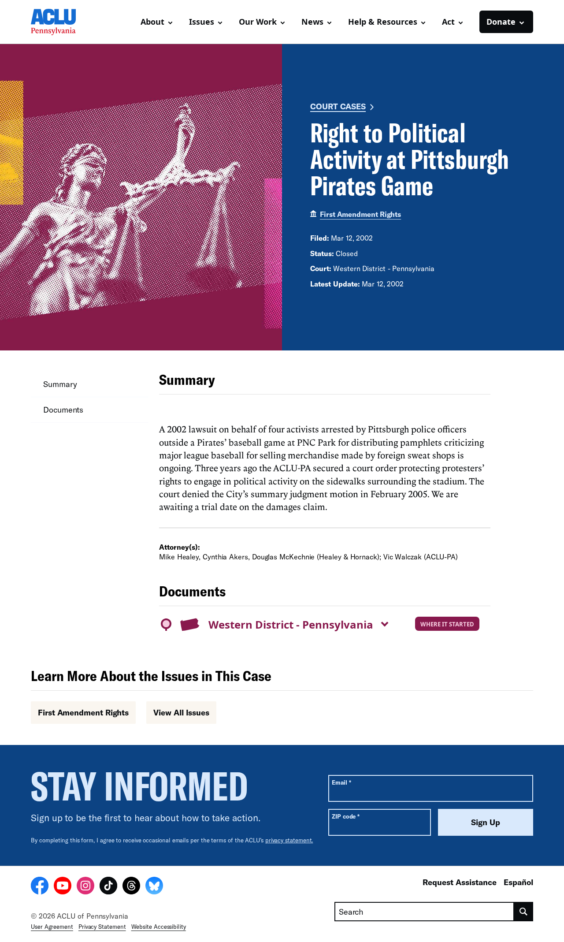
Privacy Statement (102, 926)
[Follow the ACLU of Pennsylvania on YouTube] (62, 887)
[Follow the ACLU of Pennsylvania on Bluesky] (154, 887)
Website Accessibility (158, 926)
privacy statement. (289, 840)
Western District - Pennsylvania (290, 624)
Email (341, 782)
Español (518, 882)
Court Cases (338, 106)
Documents (63, 409)
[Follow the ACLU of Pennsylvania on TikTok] (108, 887)
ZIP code (346, 816)
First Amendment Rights (360, 214)
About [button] (152, 21)
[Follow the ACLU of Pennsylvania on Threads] (131, 887)
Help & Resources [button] (382, 21)
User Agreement (52, 926)
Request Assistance (460, 882)
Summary (60, 384)
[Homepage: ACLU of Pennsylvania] (62, 22)
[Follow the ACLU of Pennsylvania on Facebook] (39, 887)
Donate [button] (501, 21)
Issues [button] (201, 21)
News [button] (312, 21)
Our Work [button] (258, 21)
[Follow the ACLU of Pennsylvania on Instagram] (85, 887)
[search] (523, 911)
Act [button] (448, 21)
